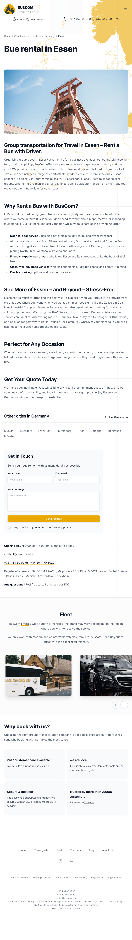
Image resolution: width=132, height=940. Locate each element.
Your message (16, 489)
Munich (9, 430)
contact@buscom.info (31, 19)
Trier (81, 430)
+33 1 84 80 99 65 (80, 19)
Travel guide (41, 850)
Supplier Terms (115, 877)
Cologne (96, 430)
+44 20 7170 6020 (108, 19)
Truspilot (89, 802)
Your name (14, 473)
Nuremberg (64, 430)
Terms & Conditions (19, 877)
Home (7, 36)
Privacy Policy (63, 877)
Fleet (59, 850)
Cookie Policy (80, 877)
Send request (54, 518)
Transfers (75, 850)
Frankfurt (44, 430)
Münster (9, 436)
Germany (50, 36)
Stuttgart (26, 430)
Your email (61, 473)
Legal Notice (97, 877)
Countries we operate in (27, 36)
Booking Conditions (42, 877)
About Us (107, 850)
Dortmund (114, 430)
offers (25, 623)
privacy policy (62, 527)
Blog (91, 850)
